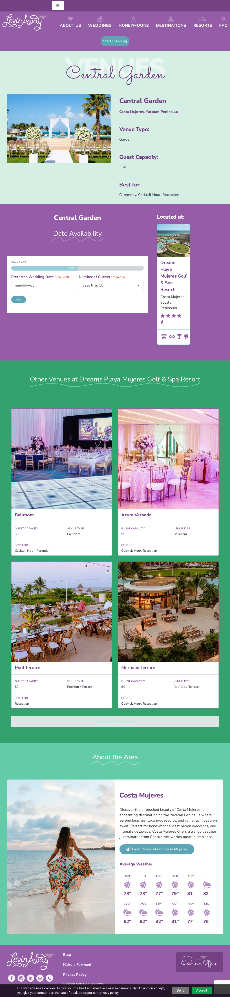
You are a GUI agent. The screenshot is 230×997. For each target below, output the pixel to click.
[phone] (49, 978)
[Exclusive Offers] (199, 953)
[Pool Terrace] (61, 635)
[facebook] (11, 978)
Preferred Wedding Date (40, 276)
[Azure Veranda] (168, 482)
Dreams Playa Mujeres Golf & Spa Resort (173, 276)
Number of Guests (102, 276)
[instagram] (21, 978)
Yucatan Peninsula (162, 111)
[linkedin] (30, 978)
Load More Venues (115, 721)
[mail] (40, 978)
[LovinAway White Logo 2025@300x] (25, 15)
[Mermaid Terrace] (168, 635)
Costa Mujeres (131, 111)
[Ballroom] (61, 482)
